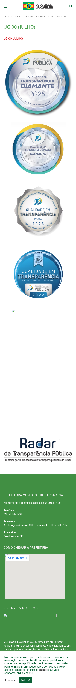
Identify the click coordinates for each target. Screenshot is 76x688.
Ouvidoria (9, 536)
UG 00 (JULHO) (13, 38)
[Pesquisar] (70, 6)
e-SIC (20, 536)
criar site (26, 642)
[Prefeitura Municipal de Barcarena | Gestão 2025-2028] (38, 6)
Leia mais (42, 669)
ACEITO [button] (25, 679)
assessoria (29, 645)
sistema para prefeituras (48, 642)
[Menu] (6, 6)
